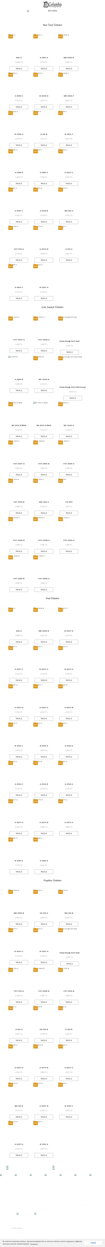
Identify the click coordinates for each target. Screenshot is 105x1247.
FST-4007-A (19, 340)
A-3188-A (19, 172)
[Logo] (52, 4)
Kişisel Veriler (83, 1201)
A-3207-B (69, 707)
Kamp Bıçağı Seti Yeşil (70, 341)
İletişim (52, 1213)
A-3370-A (69, 822)
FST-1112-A (19, 249)
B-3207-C (43, 669)
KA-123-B (44, 1029)
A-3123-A (69, 784)
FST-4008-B (19, 540)
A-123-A (68, 249)
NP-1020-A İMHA (43, 425)
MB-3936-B (69, 58)
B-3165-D (19, 861)
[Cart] (96, 11)
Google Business (52, 1209)
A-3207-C (69, 172)
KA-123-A (44, 913)
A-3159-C (44, 172)
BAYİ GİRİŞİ (52, 11)
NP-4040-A (69, 425)
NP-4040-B (44, 379)
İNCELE (19, 69)
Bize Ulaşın (83, 1196)
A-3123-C (19, 784)
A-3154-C (19, 287)
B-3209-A (19, 134)
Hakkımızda (52, 1196)
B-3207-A (44, 287)
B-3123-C (19, 746)
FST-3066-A (43, 579)
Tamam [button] (93, 1243)
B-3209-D (43, 96)
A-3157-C (19, 211)
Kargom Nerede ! (83, 1213)
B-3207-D (68, 631)
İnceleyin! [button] (34, 1244)
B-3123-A (44, 746)
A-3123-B (44, 211)
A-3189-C (19, 96)
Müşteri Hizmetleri (52, 1205)
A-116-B (43, 134)
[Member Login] (76, 10)
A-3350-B (19, 379)
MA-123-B (69, 913)
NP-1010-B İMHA (19, 425)
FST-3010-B (19, 502)
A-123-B (68, 1029)
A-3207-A (19, 822)
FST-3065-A (68, 464)
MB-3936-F (69, 96)
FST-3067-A (18, 464)
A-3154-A (44, 58)
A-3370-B (44, 249)
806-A (19, 58)
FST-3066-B (43, 464)
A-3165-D (44, 861)
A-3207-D (19, 707)
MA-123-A (69, 211)
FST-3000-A (68, 540)
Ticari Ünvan (52, 1201)
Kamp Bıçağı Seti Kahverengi (73, 387)
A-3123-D (69, 746)
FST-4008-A (44, 540)
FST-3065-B (18, 579)
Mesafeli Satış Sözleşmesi (83, 1209)
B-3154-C (69, 134)
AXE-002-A (44, 502)
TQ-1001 (68, 502)
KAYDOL (29, 1228)
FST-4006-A (44, 340)
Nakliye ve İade (83, 1205)
